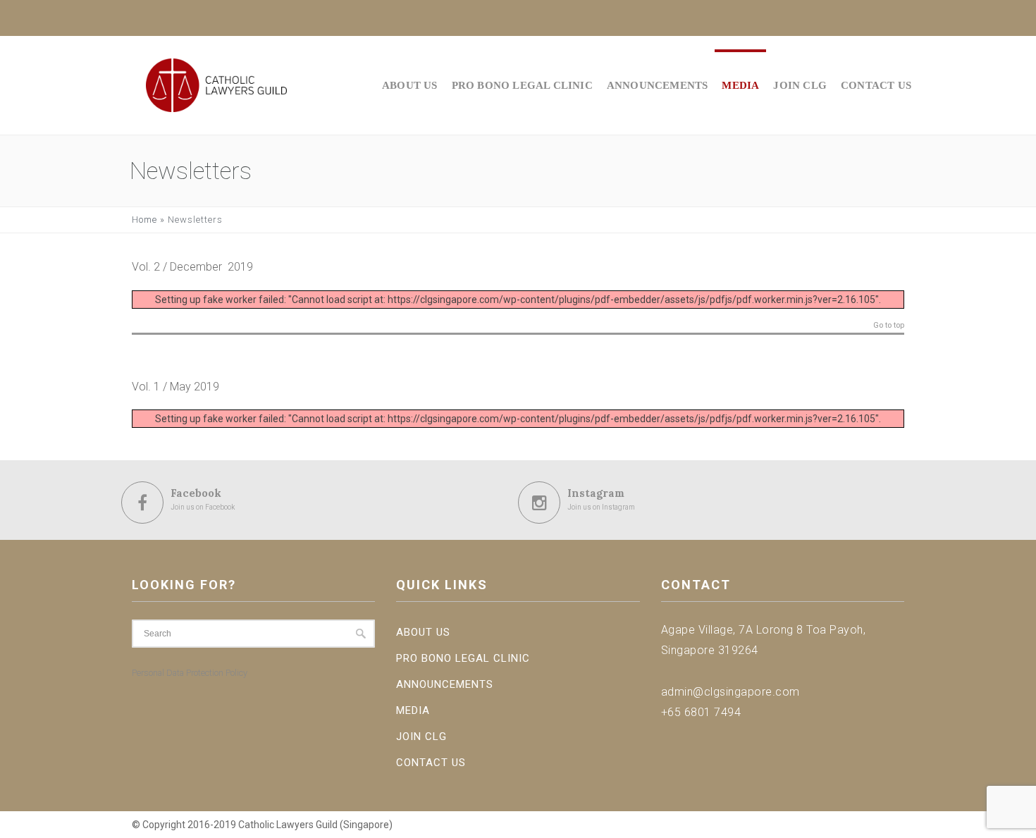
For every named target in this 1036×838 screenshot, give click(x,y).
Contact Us (876, 85)
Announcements (657, 85)
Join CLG (800, 85)
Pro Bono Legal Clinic (522, 85)
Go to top (888, 325)
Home (144, 219)
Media (740, 85)
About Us (410, 85)
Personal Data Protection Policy (189, 672)
